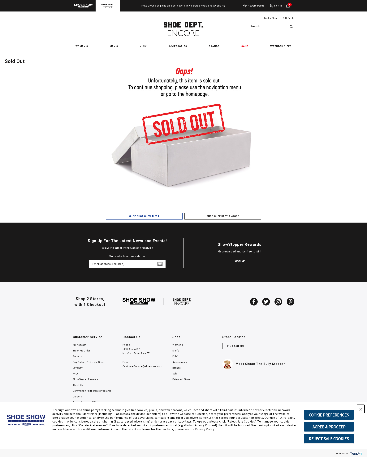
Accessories (179, 362)
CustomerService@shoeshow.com (142, 366)
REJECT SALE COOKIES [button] (329, 438)
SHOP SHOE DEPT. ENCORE (222, 216)
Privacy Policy (204, 429)
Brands (176, 368)
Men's (175, 350)
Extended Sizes (181, 379)
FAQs (76, 373)
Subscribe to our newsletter (127, 256)
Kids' (175, 356)
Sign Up (240, 261)
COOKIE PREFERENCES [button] (329, 415)
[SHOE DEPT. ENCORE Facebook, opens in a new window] (254, 301)
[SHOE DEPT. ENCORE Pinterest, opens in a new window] (290, 301)
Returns (77, 356)
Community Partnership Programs (92, 391)
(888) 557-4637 (131, 349)
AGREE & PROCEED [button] (329, 426)
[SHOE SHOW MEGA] (139, 301)
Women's (177, 345)
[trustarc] (356, 453)
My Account (79, 345)
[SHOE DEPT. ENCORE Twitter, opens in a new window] (266, 301)
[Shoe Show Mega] (83, 5)
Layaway (78, 368)
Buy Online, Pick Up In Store (88, 362)
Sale (174, 373)
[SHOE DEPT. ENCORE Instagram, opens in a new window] (278, 301)
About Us (78, 385)
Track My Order (81, 350)
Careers (77, 396)
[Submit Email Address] (160, 264)
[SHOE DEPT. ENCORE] (182, 301)
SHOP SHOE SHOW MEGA (144, 216)
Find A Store (235, 346)
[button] (361, 409)
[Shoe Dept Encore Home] (183, 29)
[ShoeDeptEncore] (107, 5)
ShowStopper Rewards (85, 379)
